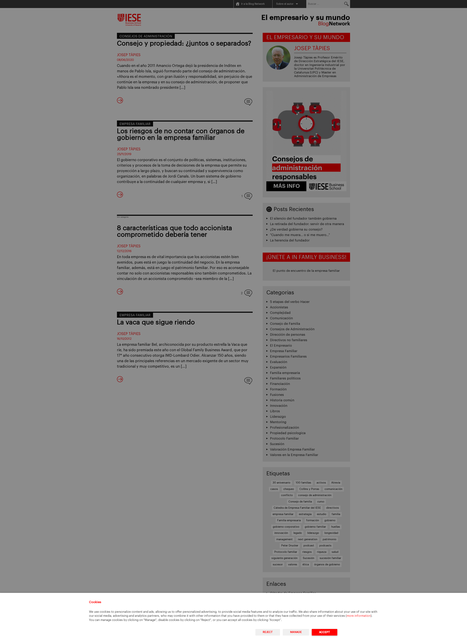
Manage (296, 632)
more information (359, 615)
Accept (324, 632)
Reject (268, 632)
